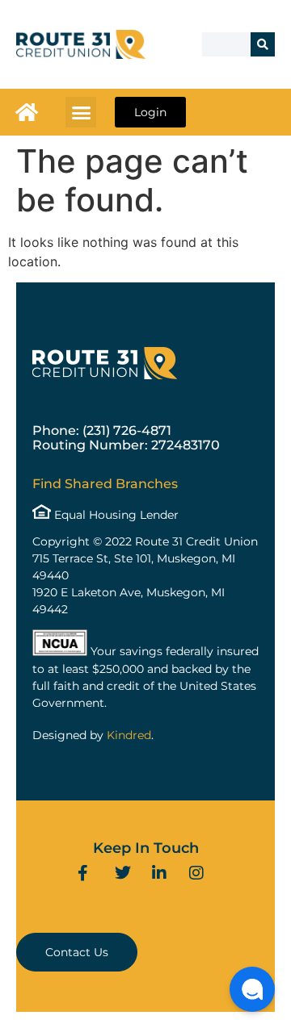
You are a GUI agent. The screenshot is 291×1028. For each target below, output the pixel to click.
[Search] (263, 44)
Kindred (129, 735)
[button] (80, 112)
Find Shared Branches (105, 483)
